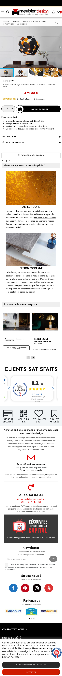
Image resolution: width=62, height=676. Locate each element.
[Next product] (58, 22)
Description (8, 136)
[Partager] (2, 160)
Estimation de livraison (32, 155)
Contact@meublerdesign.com (31, 464)
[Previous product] (56, 22)
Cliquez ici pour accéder (31, 470)
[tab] (31, 137)
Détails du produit (12, 142)
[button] (21, 72)
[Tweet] (6, 160)
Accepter (31, 672)
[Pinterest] (10, 160)
